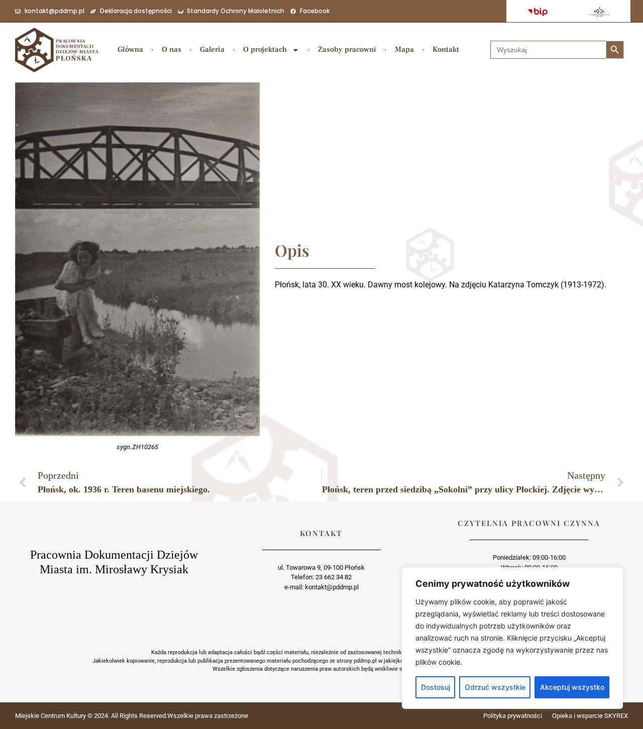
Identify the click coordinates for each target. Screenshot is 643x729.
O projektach (265, 49)
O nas (171, 49)
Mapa (404, 49)
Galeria (212, 49)
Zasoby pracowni (347, 49)
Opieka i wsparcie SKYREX (590, 715)
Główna (130, 49)
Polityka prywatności (512, 715)
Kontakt (446, 49)
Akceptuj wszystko (572, 687)
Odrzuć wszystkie (495, 687)
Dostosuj (435, 687)
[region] (512, 638)
